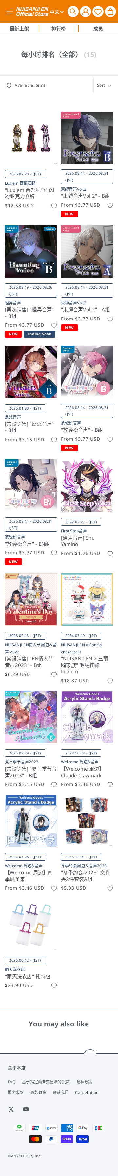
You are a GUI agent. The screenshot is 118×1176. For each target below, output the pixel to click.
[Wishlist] (98, 11)
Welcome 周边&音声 (80, 762)
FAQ (11, 1082)
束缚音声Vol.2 (73, 189)
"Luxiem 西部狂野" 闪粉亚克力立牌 (29, 193)
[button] (73, 11)
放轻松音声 (71, 423)
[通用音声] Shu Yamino (78, 541)
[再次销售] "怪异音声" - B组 (29, 312)
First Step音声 (74, 531)
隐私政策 (84, 1082)
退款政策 (38, 1092)
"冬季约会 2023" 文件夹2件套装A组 (85, 875)
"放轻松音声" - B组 (82, 430)
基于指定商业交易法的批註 (45, 1082)
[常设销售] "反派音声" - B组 (29, 427)
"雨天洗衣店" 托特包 (27, 976)
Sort (101, 85)
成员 (98, 28)
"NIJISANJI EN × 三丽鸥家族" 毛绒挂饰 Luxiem (84, 665)
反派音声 (13, 417)
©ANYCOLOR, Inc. (25, 1155)
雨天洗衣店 (15, 969)
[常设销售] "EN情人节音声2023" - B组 (29, 661)
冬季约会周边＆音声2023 (84, 866)
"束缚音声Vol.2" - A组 (85, 309)
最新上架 (19, 28)
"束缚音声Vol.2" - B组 (85, 196)
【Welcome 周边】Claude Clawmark (82, 772)
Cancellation (86, 1092)
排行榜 (58, 28)
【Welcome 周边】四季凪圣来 (29, 875)
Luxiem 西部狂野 (20, 183)
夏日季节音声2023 (21, 762)
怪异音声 (13, 303)
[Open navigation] (11, 11)
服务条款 (16, 1092)
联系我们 (61, 1092)
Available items (30, 85)
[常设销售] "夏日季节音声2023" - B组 (31, 772)
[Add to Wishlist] (54, 206)
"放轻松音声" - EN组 (27, 544)
